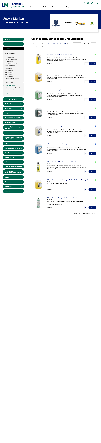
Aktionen (7, 39)
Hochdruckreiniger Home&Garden (10, 56)
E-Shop (33, 47)
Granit (7, 153)
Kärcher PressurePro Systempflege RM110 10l (61, 72)
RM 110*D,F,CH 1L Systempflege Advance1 (60, 54)
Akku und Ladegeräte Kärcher (13, 88)
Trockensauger (10, 70)
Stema (7, 177)
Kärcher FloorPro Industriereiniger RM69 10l (60, 144)
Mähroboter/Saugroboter (12, 63)
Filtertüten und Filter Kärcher (13, 90)
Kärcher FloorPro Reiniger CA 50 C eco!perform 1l (62, 198)
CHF (65, 43)
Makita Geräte (9, 157)
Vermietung (8, 186)
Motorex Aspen (9, 133)
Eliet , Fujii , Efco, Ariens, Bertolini (12, 127)
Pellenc (7, 162)
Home (32, 7)
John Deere (8, 108)
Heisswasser (9, 76)
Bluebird (7, 191)
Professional (8, 68)
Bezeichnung (60, 43)
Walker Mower (9, 104)
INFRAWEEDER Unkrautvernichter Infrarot (13, 171)
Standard (50, 43)
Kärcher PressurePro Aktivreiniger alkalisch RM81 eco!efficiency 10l (67, 180)
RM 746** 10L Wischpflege (55, 90)
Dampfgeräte (9, 61)
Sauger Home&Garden (11, 59)
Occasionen (8, 182)
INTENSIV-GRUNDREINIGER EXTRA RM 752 (60, 108)
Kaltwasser (9, 74)
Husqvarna (8, 44)
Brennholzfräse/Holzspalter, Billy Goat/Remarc (13, 138)
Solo (6, 143)
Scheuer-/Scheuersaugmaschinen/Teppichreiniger (14, 82)
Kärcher (7, 48)
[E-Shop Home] (13, 4)
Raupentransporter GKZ (12, 117)
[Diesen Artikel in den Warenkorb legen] (91, 63)
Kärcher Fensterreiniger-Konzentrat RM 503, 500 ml (63, 162)
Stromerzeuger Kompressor (13, 148)
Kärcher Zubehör (10, 85)
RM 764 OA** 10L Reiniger (55, 126)
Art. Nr (54, 43)
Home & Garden (10, 53)
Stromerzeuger (9, 72)
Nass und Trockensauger (12, 78)
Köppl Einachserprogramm (13, 166)
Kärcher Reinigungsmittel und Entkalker (13, 92)
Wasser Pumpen (10, 65)
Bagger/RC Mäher (10, 122)
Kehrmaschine (9, 80)
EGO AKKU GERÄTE (11, 99)
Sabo (6, 113)
